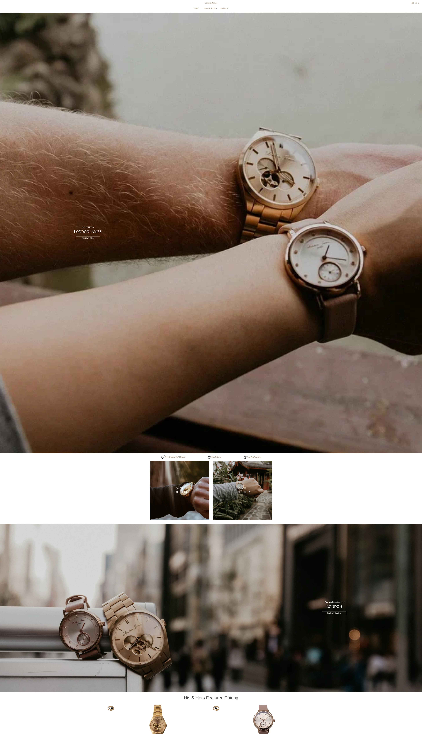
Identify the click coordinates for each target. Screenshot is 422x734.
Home (196, 8)
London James (211, 3)
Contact (224, 8)
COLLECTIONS (88, 238)
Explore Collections (334, 613)
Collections (209, 8)
